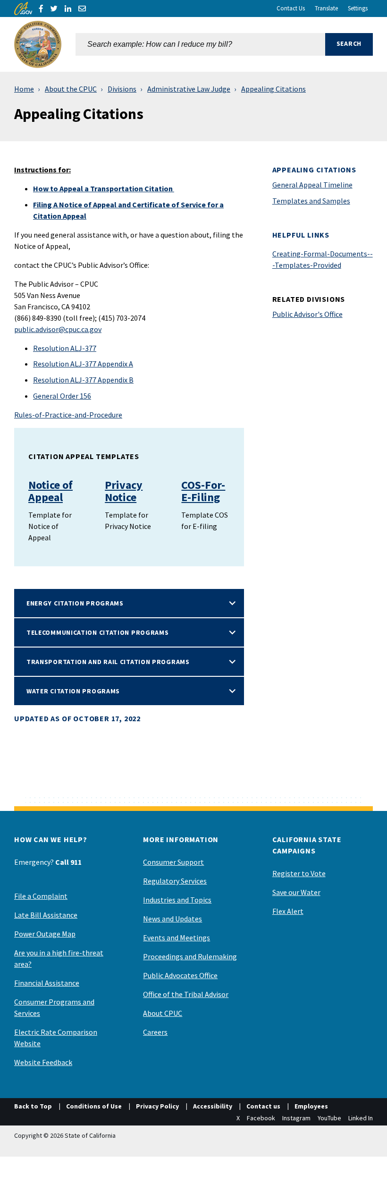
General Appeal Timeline (312, 184)
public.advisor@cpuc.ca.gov (57, 329)
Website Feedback (43, 1062)
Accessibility (212, 1106)
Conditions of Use (94, 1106)
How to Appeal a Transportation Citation (103, 188)
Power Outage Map (45, 933)
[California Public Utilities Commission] (37, 44)
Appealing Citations (273, 89)
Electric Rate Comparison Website (55, 1037)
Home (24, 89)
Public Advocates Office (180, 975)
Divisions (122, 89)
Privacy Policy (157, 1106)
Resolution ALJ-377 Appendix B (83, 379)
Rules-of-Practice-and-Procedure (68, 414)
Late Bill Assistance (45, 915)
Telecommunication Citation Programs (97, 632)
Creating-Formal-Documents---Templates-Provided (322, 259)
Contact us (263, 1106)
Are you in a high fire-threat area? (58, 958)
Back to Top (33, 1106)
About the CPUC (71, 89)
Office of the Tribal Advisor (185, 994)
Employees (311, 1106)
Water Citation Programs (73, 691)
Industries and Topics (177, 899)
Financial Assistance (46, 983)
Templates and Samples (311, 200)
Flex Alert (287, 911)
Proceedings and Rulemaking (190, 956)
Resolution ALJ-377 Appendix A (83, 363)
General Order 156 (62, 396)
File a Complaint (40, 896)
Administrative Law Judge (188, 89)
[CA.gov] (23, 8)
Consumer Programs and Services (54, 1007)
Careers (155, 1032)
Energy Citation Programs (75, 603)
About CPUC (162, 1013)
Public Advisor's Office (307, 314)
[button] (349, 44)
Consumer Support (173, 862)
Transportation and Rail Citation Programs (108, 661)
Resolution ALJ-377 (64, 348)
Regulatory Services (175, 881)
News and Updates (172, 918)
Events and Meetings (176, 937)
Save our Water (296, 892)
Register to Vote (299, 873)
